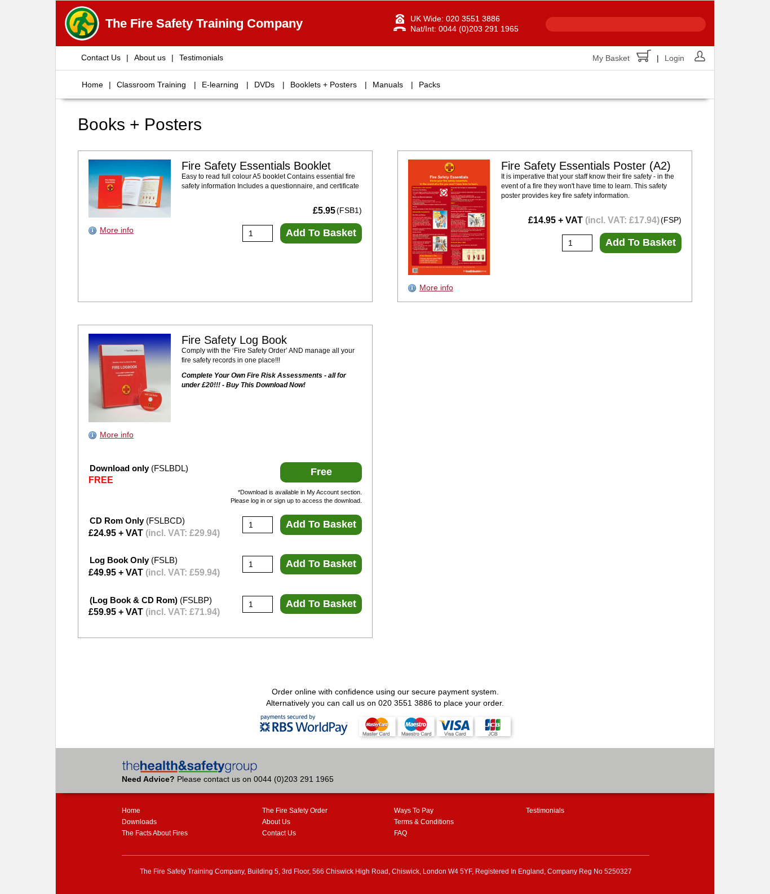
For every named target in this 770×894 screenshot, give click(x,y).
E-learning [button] (220, 84)
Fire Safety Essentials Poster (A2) (586, 166)
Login (674, 58)
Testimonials (201, 57)
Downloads (139, 822)
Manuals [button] (388, 84)
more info (117, 229)
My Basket (611, 58)
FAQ (400, 833)
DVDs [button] (264, 84)
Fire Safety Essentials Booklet (256, 166)
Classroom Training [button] (151, 84)
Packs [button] (429, 84)
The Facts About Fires (155, 833)
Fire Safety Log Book (234, 340)
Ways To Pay (413, 811)
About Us (276, 822)
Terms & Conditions (424, 822)
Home (92, 84)
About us (150, 57)
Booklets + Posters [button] (323, 84)
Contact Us (101, 57)
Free (321, 471)
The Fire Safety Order (295, 811)
